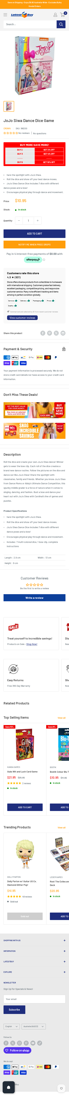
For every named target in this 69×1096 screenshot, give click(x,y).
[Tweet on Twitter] (56, 333)
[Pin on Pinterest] (49, 333)
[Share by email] (63, 333)
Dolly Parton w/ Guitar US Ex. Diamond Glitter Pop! (22, 883)
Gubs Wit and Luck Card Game (22, 771)
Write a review (34, 597)
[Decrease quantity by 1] (19, 220)
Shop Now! (31, 644)
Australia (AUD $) (31, 1026)
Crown (7, 128)
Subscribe (14, 1009)
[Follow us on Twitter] (12, 1043)
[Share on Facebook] (42, 333)
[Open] (9, 1087)
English (8, 1026)
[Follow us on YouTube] (32, 1043)
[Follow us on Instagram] (19, 1043)
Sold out (25, 916)
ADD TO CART (34, 233)
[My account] (55, 15)
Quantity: (8, 220)
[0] (62, 15)
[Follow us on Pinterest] (26, 1043)
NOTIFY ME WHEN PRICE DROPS (34, 244)
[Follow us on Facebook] (6, 1043)
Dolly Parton (14, 877)
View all (61, 717)
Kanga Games (13, 767)
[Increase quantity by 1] (37, 220)
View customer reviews (22, 317)
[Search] (61, 24)
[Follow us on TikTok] (39, 1043)
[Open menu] (5, 14)
